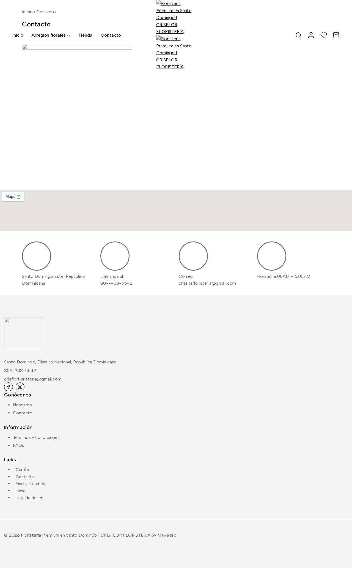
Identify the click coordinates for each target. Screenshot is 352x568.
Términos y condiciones (36, 437)
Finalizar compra (31, 483)
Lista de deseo (29, 497)
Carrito (22, 469)
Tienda (85, 35)
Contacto (111, 35)
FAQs (18, 445)
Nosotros (22, 404)
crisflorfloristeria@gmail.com (32, 379)
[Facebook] (8, 386)
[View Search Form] (299, 35)
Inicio (17, 35)
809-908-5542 (20, 370)
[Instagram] (20, 386)
